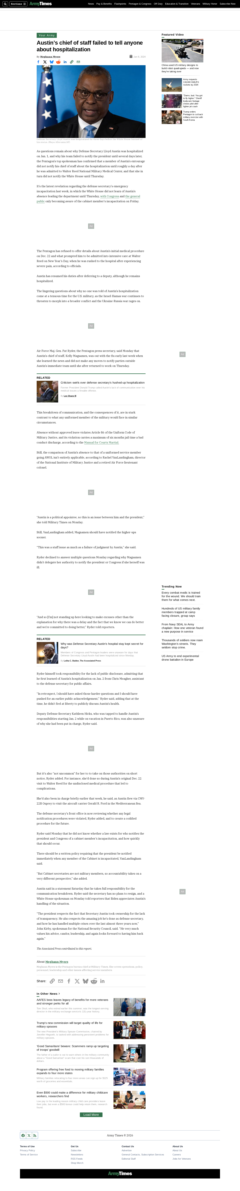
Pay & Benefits (104, 4)
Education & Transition (176, 4)
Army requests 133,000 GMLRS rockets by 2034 (191, 82)
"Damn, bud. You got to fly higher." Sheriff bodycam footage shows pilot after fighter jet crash (192, 101)
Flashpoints (120, 4)
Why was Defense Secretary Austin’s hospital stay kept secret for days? (102, 645)
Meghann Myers (50, 56)
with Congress (109, 196)
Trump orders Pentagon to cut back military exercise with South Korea (193, 116)
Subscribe (76, 1150)
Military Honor (210, 4)
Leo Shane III (70, 396)
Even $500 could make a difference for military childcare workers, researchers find (72, 1094)
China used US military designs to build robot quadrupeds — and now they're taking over (180, 68)
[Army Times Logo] (40, 4)
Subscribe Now (227, 4)
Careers (176, 1154)
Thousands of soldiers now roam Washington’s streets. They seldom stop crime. (182, 644)
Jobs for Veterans (181, 1158)
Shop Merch (77, 1163)
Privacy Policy (27, 1150)
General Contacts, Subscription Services (143, 1154)
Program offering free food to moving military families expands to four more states (70, 1071)
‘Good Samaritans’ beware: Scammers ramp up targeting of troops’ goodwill (73, 1048)
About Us (177, 1150)
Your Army (47, 35)
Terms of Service (29, 1154)
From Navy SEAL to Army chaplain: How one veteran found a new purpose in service (182, 628)
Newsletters (77, 1154)
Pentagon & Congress (140, 4)
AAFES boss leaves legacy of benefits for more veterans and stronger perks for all (72, 1001)
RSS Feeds (77, 1158)
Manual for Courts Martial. (101, 442)
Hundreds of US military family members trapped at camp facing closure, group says (181, 612)
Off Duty (158, 4)
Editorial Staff (129, 1158)
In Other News (47, 993)
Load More (91, 1114)
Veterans (195, 4)
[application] (182, 50)
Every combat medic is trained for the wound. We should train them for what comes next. (181, 596)
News (91, 4)
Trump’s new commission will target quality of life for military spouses (70, 1024)
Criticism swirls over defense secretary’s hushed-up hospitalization (103, 382)
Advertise (127, 1150)
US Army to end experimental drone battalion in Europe (180, 658)
